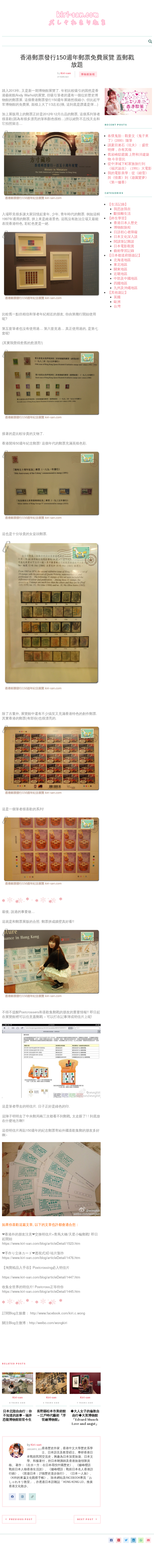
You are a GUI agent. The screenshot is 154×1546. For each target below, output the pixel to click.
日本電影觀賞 (124, 246)
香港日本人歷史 (126, 223)
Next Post (85, 1519)
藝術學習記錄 (124, 250)
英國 (117, 297)
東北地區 (120, 264)
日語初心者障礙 (126, 232)
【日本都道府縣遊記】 (125, 255)
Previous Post (21, 1519)
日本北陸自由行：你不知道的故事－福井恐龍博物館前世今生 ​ (17, 1415)
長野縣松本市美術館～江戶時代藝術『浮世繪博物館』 (51, 1415)
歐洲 (117, 301)
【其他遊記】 (118, 292)
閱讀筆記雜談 (124, 241)
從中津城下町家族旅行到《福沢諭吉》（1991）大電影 (130, 166)
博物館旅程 (88, 74)
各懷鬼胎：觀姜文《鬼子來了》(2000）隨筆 (128, 138)
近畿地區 (120, 274)
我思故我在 (122, 209)
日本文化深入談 (126, 236)
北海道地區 (122, 260)
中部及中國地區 (126, 278)
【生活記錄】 (118, 204)
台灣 (117, 306)
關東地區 (120, 269)
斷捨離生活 (122, 213)
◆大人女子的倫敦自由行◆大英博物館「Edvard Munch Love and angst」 (85, 1417)
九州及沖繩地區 (126, 288)
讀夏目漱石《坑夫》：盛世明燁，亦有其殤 (128, 147)
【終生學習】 (118, 218)
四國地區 (120, 283)
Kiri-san (66, 73)
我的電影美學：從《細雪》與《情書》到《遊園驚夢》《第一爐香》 (128, 177)
